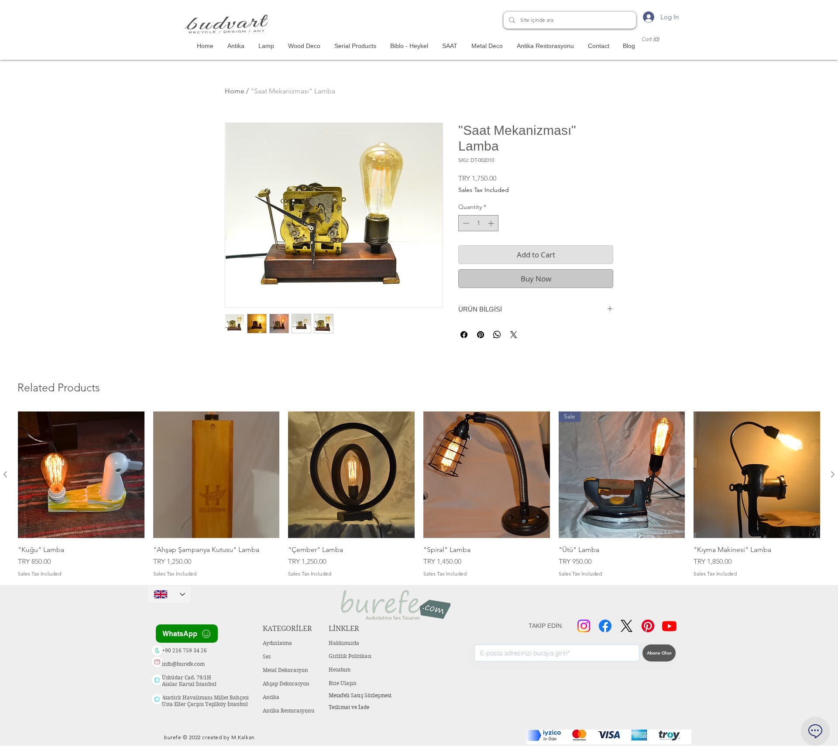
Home (234, 91)
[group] (419, 494)
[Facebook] (605, 625)
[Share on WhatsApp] (497, 334)
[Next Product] (833, 474)
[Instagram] (583, 625)
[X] (626, 625)
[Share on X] (513, 334)
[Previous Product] (5, 474)
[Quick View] (81, 474)
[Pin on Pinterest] (480, 334)
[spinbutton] (478, 223)
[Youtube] (669, 625)
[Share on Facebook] (464, 334)
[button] (659, 39)
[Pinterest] (647, 625)
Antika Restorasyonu (289, 710)
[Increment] (491, 223)
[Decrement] (465, 223)
